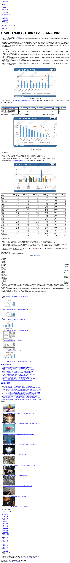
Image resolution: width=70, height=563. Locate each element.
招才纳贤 (5, 521)
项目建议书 (6, 534)
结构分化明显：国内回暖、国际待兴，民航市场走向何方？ (17, 380)
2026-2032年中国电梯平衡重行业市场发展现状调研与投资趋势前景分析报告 (21, 393)
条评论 (18, 37)
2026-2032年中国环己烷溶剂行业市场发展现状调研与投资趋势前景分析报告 (21, 387)
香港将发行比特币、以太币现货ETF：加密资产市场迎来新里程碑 (19, 465)
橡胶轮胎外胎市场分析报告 (17, 160)
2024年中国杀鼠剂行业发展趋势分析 (12, 351)
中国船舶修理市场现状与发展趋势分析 (12, 340)
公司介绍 (5, 516)
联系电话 (5, 551)
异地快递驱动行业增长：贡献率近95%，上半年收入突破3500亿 (18, 371)
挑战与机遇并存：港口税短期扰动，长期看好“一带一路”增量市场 (19, 378)
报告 (2, 28)
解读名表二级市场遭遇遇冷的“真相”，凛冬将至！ (15, 496)
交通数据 (9, 25)
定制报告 (5, 530)
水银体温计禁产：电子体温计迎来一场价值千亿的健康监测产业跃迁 (19, 444)
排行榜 (5, 21)
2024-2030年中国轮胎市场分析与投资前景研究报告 (23, 100)
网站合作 (5, 541)
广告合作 (5, 540)
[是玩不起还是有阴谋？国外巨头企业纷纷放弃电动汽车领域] (9, 484)
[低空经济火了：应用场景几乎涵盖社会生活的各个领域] (9, 453)
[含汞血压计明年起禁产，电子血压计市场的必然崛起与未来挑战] (9, 432)
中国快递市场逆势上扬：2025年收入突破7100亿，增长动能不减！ (19, 374)
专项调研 (5, 532)
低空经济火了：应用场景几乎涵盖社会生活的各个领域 (16, 454)
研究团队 (5, 519)
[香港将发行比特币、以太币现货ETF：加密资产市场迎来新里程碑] (9, 464)
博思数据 (5, 1)
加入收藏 (5, 9)
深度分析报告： (6, 383)
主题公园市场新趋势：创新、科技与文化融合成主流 (15, 330)
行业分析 (5, 18)
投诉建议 (5, 548)
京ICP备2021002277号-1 (30, 557)
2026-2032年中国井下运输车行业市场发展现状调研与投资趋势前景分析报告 (21, 397)
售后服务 (5, 544)
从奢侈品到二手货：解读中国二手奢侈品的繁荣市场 (15, 506)
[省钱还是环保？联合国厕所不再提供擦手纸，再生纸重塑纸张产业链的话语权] (9, 422)
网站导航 (5, 4)
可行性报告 (6, 533)
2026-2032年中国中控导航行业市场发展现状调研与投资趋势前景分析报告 (21, 396)
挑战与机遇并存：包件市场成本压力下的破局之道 (15, 368)
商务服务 (5, 537)
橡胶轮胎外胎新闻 (6, 364)
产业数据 (5, 20)
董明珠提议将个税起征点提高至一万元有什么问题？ (15, 475)
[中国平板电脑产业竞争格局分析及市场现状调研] (9, 318)
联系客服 (5, 528)
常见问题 (5, 526)
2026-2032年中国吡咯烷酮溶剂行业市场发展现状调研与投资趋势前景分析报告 (22, 389)
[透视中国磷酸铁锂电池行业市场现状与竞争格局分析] (9, 308)
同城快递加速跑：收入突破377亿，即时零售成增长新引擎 (17, 372)
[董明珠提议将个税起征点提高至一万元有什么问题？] (9, 474)
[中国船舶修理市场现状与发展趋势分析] (9, 339)
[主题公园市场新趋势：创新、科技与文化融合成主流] (9, 328)
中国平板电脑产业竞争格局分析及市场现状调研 (14, 319)
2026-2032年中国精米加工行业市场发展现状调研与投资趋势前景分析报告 (21, 395)
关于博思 (5, 22)
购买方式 (5, 525)
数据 (5, 25)
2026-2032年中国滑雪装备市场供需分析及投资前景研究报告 (17, 386)
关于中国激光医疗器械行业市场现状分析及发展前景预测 (17, 361)
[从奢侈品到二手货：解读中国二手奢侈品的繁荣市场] (9, 505)
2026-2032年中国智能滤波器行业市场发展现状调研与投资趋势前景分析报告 (21, 390)
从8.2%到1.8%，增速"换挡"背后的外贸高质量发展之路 (16, 377)
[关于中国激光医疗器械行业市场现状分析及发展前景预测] (9, 360)
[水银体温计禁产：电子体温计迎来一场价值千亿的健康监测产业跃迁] (9, 443)
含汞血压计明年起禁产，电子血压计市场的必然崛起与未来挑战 (18, 434)
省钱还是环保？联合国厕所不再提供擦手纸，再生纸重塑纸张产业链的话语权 (21, 423)
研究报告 (5, 17)
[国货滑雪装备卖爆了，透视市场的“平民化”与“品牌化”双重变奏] (9, 412)
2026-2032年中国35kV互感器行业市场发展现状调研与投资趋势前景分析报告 (21, 392)
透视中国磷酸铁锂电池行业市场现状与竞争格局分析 (15, 309)
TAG (4, 7)
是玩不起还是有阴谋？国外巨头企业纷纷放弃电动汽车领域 (17, 486)
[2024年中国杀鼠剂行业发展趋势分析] (9, 349)
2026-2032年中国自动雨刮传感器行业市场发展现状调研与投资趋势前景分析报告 (22, 399)
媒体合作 (5, 538)
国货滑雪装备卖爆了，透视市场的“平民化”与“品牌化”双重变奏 (18, 413)
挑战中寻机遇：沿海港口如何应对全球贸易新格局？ (15, 375)
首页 (2, 25)
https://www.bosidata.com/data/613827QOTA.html (17, 296)
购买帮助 (5, 523)
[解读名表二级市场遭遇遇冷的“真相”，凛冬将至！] (9, 495)
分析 (4, 28)
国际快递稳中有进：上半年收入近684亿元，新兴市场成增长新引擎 (19, 370)
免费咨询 (5, 545)
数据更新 (5, 547)
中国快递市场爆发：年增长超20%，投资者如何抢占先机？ (17, 367)
